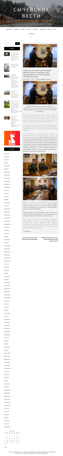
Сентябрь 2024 (7, 224)
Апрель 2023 (6, 276)
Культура (35, 29)
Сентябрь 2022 (7, 297)
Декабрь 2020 (7, 359)
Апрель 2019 (6, 420)
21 (14, 440)
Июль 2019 (6, 411)
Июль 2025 (6, 193)
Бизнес (49, 29)
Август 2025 (6, 190)
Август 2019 (6, 408)
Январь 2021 (7, 356)
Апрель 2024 (6, 239)
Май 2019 (6, 417)
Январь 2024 (7, 248)
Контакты (31, 33)
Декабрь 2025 (7, 178)
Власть (29, 29)
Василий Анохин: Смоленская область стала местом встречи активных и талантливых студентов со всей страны (15, 56)
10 (5, 438)
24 (5, 442)
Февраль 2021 (7, 353)
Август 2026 (6, 153)
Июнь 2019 (6, 414)
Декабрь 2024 (7, 215)
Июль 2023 (6, 267)
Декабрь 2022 (7, 288)
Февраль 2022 (7, 319)
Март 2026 (6, 169)
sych (33, 79)
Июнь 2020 (6, 377)
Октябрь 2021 (7, 331)
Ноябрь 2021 (7, 328)
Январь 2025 (7, 212)
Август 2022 (6, 301)
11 (7, 438)
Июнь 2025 (6, 196)
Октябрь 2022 (7, 294)
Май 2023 (6, 273)
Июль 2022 (6, 304)
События (16, 29)
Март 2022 (6, 316)
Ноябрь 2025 (7, 181)
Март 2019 (6, 423)
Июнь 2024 (6, 233)
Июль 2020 (6, 374)
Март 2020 (6, 387)
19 (9, 440)
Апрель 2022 (6, 313)
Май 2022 (6, 310)
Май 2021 (6, 344)
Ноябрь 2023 (7, 254)
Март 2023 (6, 279)
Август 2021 (6, 337)
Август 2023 (6, 264)
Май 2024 (6, 236)
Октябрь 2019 (7, 402)
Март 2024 (6, 242)
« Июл (5, 447)
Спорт (55, 29)
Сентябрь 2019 (7, 405)
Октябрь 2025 (7, 184)
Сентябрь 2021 (7, 334)
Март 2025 (6, 205)
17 (5, 440)
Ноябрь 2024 (7, 218)
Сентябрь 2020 (7, 368)
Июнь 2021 (6, 340)
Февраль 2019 (7, 426)
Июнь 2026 (6, 159)
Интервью (42, 29)
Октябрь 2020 (7, 365)
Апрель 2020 (6, 383)
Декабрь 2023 (7, 251)
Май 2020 (6, 380)
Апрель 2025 (6, 202)
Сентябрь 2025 (7, 187)
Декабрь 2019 (7, 396)
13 (12, 438)
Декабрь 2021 (7, 325)
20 (12, 440)
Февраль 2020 (7, 390)
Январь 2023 (7, 285)
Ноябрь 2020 (7, 362)
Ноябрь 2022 (7, 291)
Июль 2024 (6, 230)
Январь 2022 (7, 322)
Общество (9, 29)
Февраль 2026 (7, 172)
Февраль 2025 (7, 208)
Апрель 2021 (6, 347)
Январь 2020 (7, 393)
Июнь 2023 (6, 270)
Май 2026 (6, 162)
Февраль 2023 (7, 282)
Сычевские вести (31, 12)
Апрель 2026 (6, 165)
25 (7, 442)
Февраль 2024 (7, 245)
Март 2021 (6, 350)
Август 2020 (6, 371)
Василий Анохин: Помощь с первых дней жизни (15, 65)
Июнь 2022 (6, 307)
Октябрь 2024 (7, 221)
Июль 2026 (6, 156)
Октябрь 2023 (7, 258)
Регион (23, 29)
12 (9, 438)
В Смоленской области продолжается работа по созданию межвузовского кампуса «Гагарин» (15, 94)
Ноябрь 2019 (7, 399)
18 (7, 440)
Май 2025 (6, 199)
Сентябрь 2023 (7, 261)
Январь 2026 (7, 175)
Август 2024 (6, 227)
